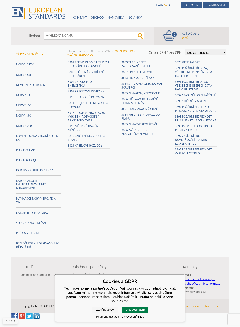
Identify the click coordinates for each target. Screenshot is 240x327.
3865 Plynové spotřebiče (139, 124)
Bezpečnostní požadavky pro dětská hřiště (37, 245)
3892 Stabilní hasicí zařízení (195, 95)
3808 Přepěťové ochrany (86, 91)
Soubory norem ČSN (31, 223)
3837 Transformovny (137, 72)
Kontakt (80, 17)
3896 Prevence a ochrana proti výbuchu (193, 128)
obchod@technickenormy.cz (201, 283)
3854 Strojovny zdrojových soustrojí (141, 85)
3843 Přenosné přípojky (138, 78)
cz (165, 4)
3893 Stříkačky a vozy (190, 101)
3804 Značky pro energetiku (80, 83)
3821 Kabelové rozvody (85, 145)
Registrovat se (216, 5)
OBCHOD (97, 17)
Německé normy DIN (30, 85)
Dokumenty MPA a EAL (32, 213)
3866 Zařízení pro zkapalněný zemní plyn (138, 132)
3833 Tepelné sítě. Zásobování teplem (135, 64)
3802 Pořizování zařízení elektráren (86, 74)
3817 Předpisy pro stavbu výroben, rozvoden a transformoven (86, 116)
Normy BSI (23, 75)
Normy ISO (23, 115)
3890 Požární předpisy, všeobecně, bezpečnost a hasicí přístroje (193, 72)
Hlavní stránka (76, 51)
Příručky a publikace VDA (34, 170)
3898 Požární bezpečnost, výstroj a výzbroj (194, 151)
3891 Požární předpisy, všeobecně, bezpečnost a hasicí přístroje (193, 85)
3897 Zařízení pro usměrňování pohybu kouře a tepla (191, 140)
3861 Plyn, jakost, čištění (139, 109)
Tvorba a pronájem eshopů (185, 306)
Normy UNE (24, 126)
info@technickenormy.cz (199, 279)
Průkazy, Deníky (28, 233)
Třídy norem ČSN (100, 51)
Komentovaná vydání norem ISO (37, 138)
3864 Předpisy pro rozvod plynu (140, 116)
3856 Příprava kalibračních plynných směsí (141, 101)
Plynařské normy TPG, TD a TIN (36, 200)
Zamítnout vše (105, 309)
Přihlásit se (191, 5)
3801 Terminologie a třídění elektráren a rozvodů (88, 64)
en (170, 4)
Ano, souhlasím (135, 309)
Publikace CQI (26, 160)
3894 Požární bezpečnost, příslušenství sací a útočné (195, 109)
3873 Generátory (187, 62)
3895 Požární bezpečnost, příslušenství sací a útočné (195, 118)
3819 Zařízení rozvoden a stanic (86, 138)
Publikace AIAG (27, 150)
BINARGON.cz (211, 306)
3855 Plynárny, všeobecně (140, 93)
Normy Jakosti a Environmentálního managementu (31, 184)
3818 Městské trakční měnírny (83, 128)
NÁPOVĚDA (116, 17)
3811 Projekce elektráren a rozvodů (88, 105)
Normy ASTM (25, 64)
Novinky (135, 17)
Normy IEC (23, 95)
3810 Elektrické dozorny (86, 97)
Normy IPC (23, 105)
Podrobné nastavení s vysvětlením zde (120, 316)
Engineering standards (36, 275)
